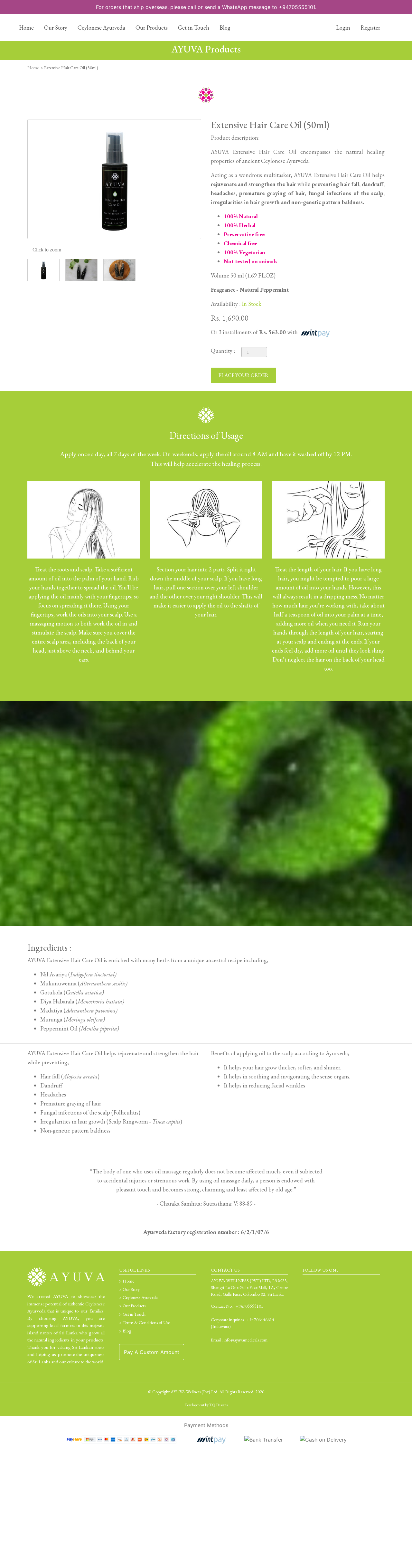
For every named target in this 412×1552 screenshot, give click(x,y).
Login (342, 27)
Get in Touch (193, 27)
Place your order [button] (243, 375)
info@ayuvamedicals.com (245, 1340)
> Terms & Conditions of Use (144, 1322)
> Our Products (132, 1306)
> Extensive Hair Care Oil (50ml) (69, 68)
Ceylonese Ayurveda (101, 27)
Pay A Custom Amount (151, 1352)
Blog (225, 27)
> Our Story (129, 1289)
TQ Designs (218, 1404)
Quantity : (223, 350)
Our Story (55, 27)
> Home (126, 1281)
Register (370, 27)
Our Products (152, 27)
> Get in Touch (132, 1314)
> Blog (125, 1331)
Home (26, 27)
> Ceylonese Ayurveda (138, 1297)
